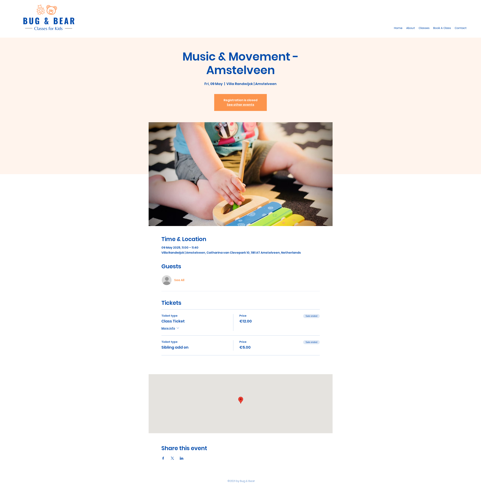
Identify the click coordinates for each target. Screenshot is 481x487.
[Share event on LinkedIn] (181, 458)
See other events (240, 104)
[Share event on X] (172, 458)
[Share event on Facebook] (163, 458)
